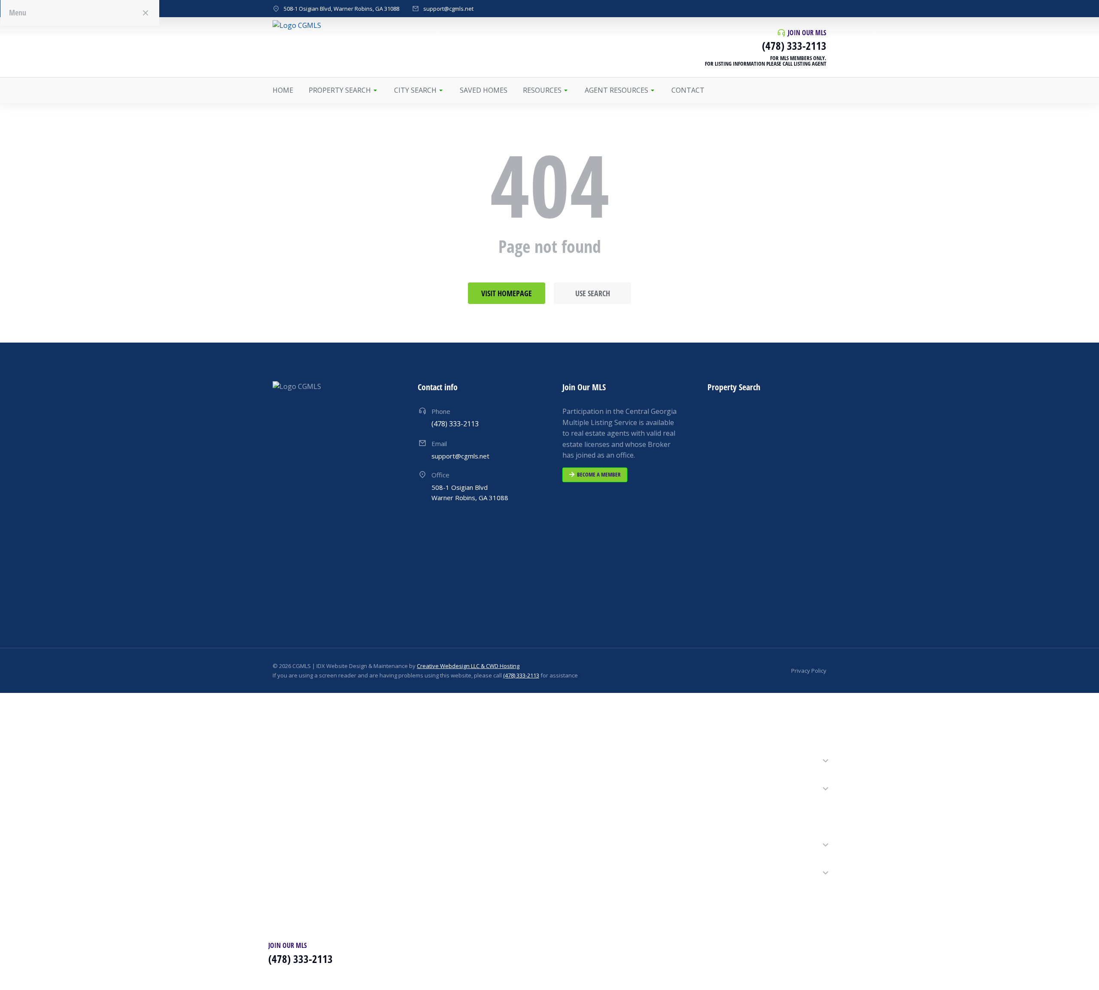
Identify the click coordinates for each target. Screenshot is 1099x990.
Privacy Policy (808, 670)
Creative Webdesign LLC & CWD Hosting (468, 666)
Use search (592, 293)
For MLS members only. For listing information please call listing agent (765, 60)
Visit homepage (506, 293)
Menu (17, 12)
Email (439, 443)
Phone (440, 411)
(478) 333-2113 (794, 45)
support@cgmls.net (448, 8)
